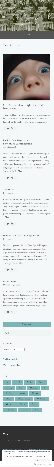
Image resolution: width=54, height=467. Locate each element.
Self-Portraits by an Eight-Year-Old (23, 105)
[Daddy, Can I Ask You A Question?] (12, 269)
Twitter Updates (11, 359)
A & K (17, 382)
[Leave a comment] (8, 128)
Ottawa (9, 404)
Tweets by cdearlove (12, 365)
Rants (34, 404)
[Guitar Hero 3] (12, 312)
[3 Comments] (8, 269)
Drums (41, 382)
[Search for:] (27, 333)
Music (8, 398)
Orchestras (41, 398)
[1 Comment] (8, 312)
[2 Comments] (8, 223)
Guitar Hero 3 (10, 281)
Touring (24, 409)
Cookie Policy (43, 456)
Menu (27, 34)
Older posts (27, 324)
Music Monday (24, 398)
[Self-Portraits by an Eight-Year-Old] (12, 128)
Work (37, 409)
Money (22, 393)
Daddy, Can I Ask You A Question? (22, 235)
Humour (33, 388)
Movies (35, 393)
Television (10, 409)
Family (9, 388)
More (20, 171)
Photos (22, 404)
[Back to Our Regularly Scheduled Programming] (12, 177)
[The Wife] (12, 223)
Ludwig (9, 393)
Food (21, 388)
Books (29, 382)
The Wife (8, 189)
